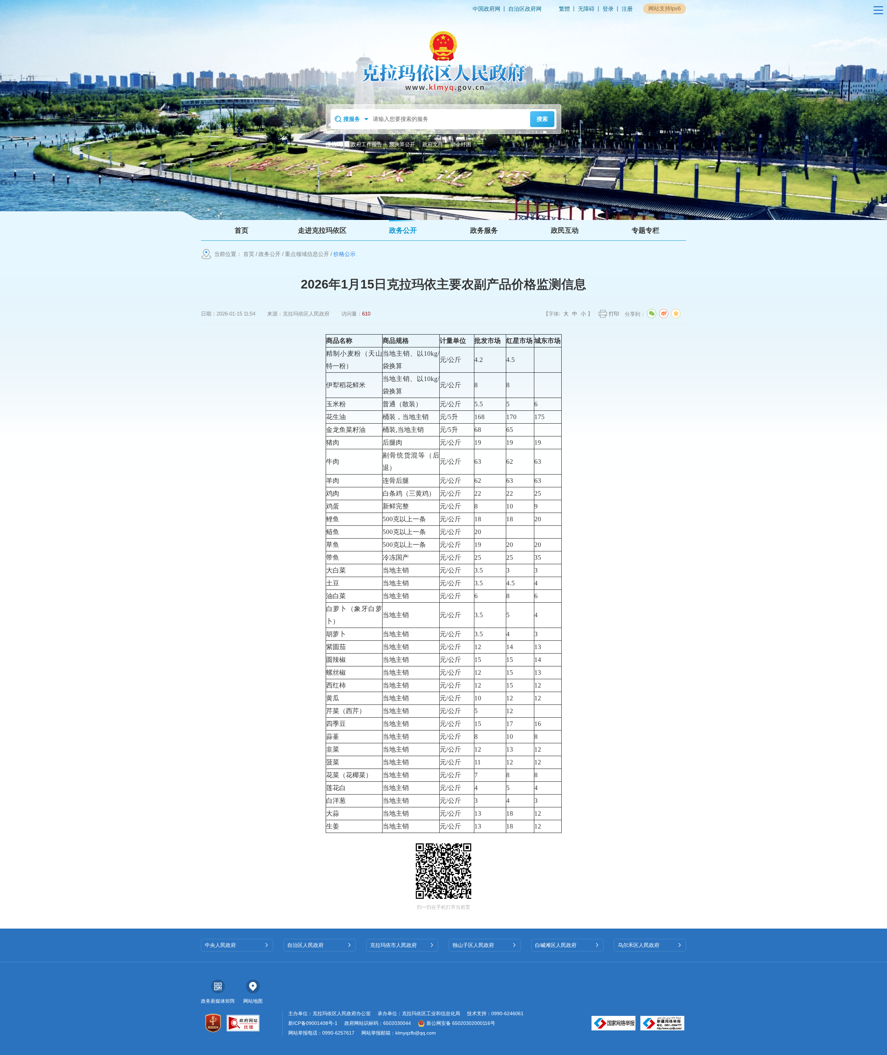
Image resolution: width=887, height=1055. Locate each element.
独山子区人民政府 (485, 945)
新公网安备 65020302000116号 (461, 1023)
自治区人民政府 (319, 945)
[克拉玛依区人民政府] (443, 61)
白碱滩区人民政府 (567, 945)
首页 (248, 254)
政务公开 (269, 254)
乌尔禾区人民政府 (650, 945)
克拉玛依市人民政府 (402, 945)
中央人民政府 (237, 945)
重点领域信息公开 (307, 254)
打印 (614, 314)
